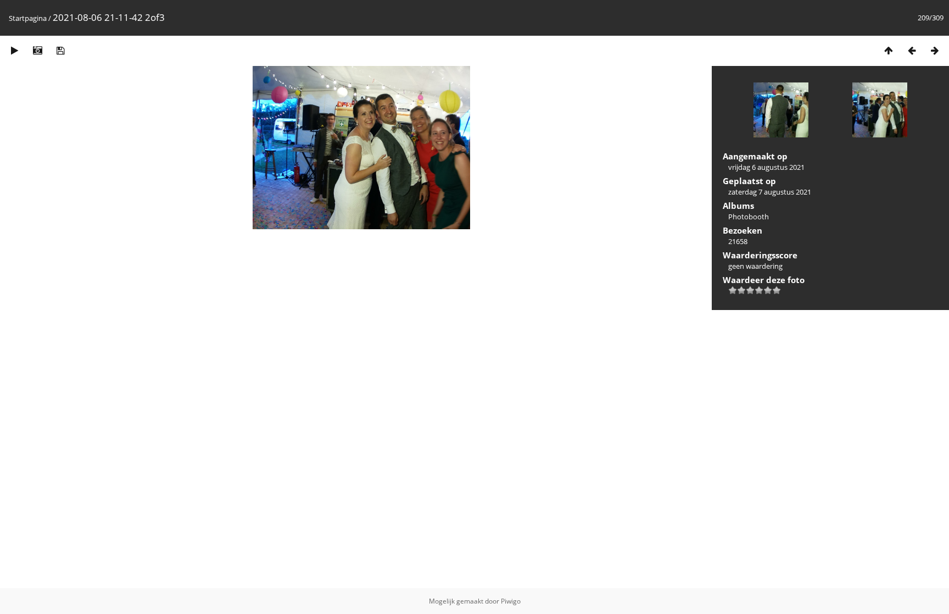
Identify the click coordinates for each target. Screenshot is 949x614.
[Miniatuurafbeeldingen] (888, 50)
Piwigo (511, 601)
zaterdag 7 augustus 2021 (769, 192)
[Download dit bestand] (60, 50)
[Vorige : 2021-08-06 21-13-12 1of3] (911, 50)
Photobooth (748, 217)
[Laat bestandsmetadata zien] (37, 50)
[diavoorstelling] (14, 50)
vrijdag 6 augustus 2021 (766, 167)
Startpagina (28, 18)
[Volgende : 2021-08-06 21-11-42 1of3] (934, 50)
